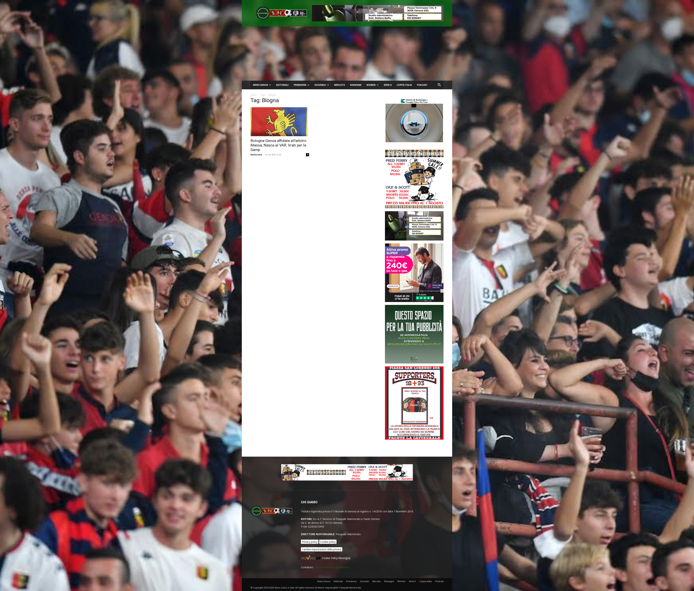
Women (371, 84)
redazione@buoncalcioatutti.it (331, 567)
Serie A (388, 84)
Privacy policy (310, 541)
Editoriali (282, 84)
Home (253, 94)
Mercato (339, 84)
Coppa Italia (404, 84)
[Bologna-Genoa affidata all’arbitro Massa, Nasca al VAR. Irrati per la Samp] (279, 121)
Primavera (300, 84)
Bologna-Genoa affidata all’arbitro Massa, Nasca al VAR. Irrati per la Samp (278, 145)
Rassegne (355, 84)
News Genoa (260, 84)
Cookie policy (328, 541)
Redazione (256, 154)
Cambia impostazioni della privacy (321, 549)
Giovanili (320, 84)
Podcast (422, 84)
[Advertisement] (347, 53)
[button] (439, 85)
